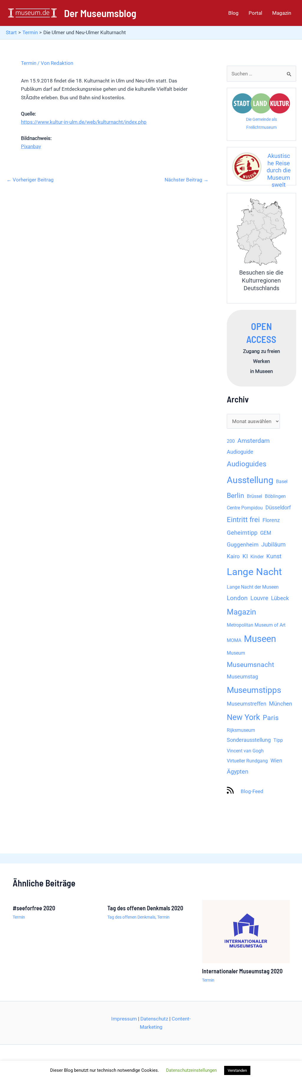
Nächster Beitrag (187, 179)
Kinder (257, 556)
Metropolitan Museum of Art (256, 625)
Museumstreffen (246, 704)
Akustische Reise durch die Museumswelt (279, 170)
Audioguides (246, 464)
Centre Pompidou (245, 508)
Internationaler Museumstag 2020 (242, 971)
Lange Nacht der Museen (253, 587)
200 (231, 441)
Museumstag (242, 677)
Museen (260, 639)
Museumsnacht (250, 664)
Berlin (235, 496)
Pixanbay (31, 146)
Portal (255, 13)
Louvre (259, 598)
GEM (265, 533)
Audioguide (240, 452)
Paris (271, 718)
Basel (282, 481)
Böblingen (275, 496)
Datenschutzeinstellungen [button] (191, 1070)
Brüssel (254, 496)
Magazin (281, 13)
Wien (276, 761)
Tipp (278, 740)
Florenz (271, 520)
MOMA (234, 640)
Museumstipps (254, 690)
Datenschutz (154, 1019)
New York (243, 717)
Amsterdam (253, 440)
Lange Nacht (254, 571)
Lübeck (280, 598)
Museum (236, 653)
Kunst (274, 556)
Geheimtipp (242, 532)
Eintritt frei (243, 520)
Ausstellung (250, 480)
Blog (233, 13)
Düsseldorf (278, 508)
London (237, 598)
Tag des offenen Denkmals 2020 (145, 907)
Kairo (233, 556)
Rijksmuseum (241, 730)
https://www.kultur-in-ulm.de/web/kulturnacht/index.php (84, 122)
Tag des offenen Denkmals (131, 917)
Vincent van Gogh (245, 751)
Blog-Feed (252, 791)
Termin (28, 63)
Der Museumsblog (100, 13)
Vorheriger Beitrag (30, 179)
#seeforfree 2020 (34, 907)
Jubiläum (273, 544)
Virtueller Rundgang (247, 761)
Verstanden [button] (237, 1070)
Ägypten (237, 771)
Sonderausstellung (249, 740)
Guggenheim (243, 544)
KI (245, 556)
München (280, 704)
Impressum (124, 1019)
